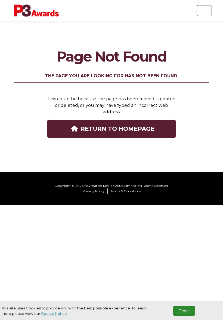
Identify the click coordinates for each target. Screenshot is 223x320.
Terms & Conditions (125, 191)
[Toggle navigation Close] (204, 10)
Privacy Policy (93, 191)
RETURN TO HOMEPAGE (117, 128)
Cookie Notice (54, 313)
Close (184, 311)
